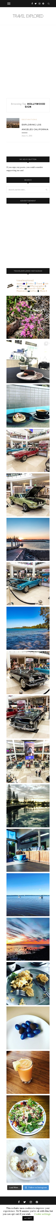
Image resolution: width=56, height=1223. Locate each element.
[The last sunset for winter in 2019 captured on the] (28, 539)
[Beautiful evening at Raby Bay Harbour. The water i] (28, 805)
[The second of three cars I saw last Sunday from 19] (28, 494)
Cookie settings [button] (42, 1214)
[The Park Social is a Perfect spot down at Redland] (28, 850)
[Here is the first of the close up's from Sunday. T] (28, 717)
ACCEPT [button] (28, 1218)
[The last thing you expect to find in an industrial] (28, 317)
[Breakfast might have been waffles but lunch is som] (28, 1116)
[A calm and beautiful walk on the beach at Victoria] (28, 894)
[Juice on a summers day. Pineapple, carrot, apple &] (28, 1072)
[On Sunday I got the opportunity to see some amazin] (28, 761)
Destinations (29, 120)
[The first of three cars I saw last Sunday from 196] (28, 583)
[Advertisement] (28, 62)
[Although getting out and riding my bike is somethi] (28, 628)
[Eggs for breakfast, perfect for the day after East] (28, 1027)
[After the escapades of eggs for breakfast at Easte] (28, 983)
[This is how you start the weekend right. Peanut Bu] (28, 361)
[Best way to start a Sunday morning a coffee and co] (28, 406)
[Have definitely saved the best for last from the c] (28, 450)
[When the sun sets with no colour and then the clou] (28, 939)
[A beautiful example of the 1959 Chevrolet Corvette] (28, 672)
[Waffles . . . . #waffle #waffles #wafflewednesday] (28, 1161)
